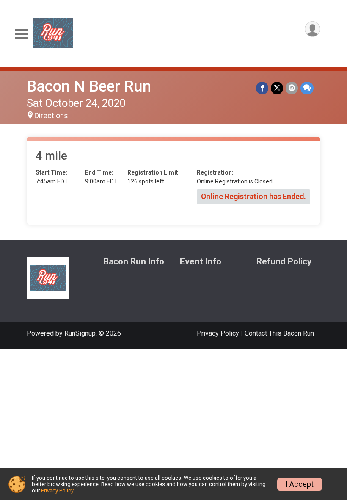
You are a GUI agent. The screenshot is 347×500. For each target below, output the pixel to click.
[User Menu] (312, 29)
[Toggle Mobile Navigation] (21, 34)
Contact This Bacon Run (279, 333)
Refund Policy (283, 262)
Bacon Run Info (133, 262)
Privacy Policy (218, 333)
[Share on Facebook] (262, 88)
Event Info (200, 262)
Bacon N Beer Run (89, 86)
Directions (51, 115)
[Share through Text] (307, 88)
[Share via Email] (292, 88)
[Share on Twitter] (277, 88)
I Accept (300, 484)
